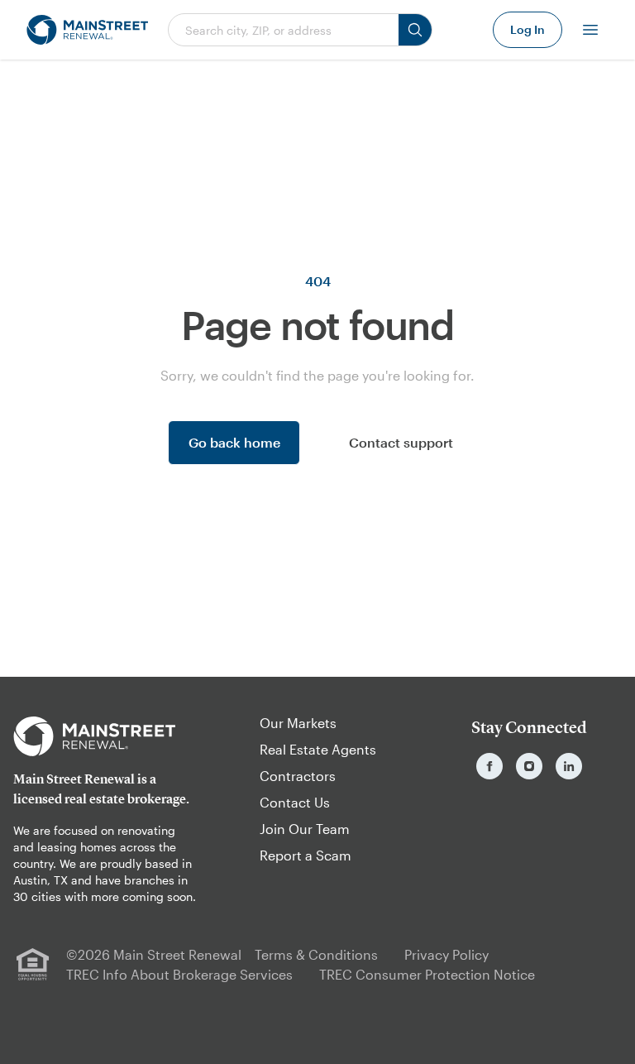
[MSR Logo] (105, 736)
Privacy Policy (446, 954)
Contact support (401, 442)
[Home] (87, 30)
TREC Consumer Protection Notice (427, 974)
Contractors (298, 776)
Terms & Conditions (316, 954)
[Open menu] (590, 30)
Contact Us (295, 802)
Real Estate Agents (318, 749)
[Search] (415, 30)
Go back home (234, 442)
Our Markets (298, 723)
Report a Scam (305, 855)
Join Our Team (305, 828)
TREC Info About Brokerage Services (179, 974)
